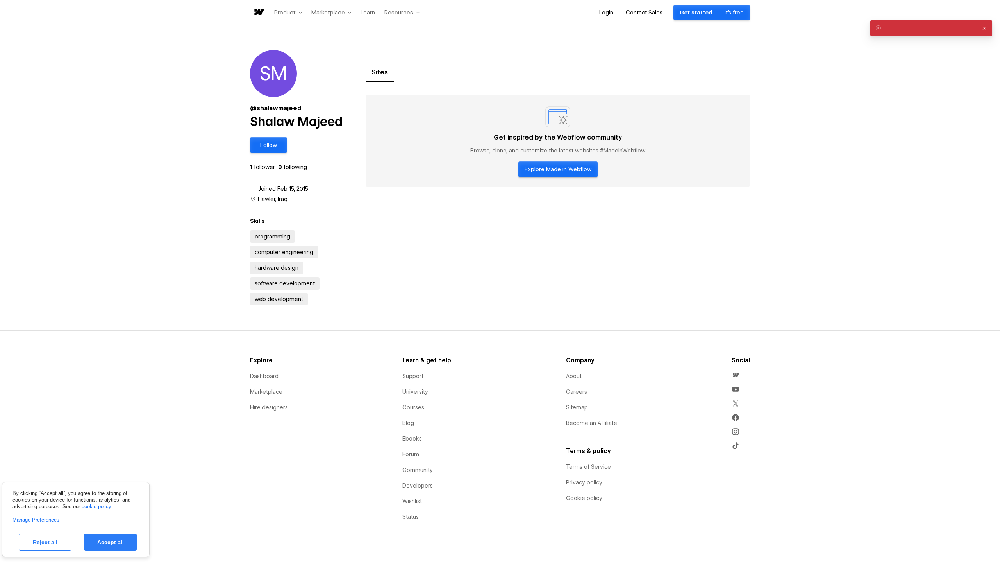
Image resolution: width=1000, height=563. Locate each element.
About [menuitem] (574, 376)
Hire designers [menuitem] (269, 407)
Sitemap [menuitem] (577, 407)
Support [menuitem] (412, 376)
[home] (258, 13)
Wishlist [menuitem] (412, 501)
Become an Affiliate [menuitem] (591, 423)
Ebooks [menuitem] (412, 439)
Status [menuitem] (410, 517)
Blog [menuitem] (408, 423)
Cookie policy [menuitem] (584, 498)
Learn (368, 12)
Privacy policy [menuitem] (584, 482)
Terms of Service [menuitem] (588, 467)
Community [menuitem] (417, 470)
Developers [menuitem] (417, 485)
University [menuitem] (415, 392)
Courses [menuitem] (413, 407)
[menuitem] (735, 375)
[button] (288, 12)
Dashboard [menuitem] (264, 376)
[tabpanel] (558, 140)
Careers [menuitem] (576, 392)
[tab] (380, 72)
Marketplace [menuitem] (266, 392)
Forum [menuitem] (410, 454)
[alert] (931, 28)
